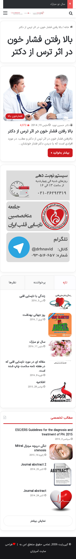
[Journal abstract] (61, 500)
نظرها (12, 282)
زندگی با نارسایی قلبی (32, 296)
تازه (65, 282)
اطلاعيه (40, 382)
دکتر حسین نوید (60, 125)
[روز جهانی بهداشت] (60, 325)
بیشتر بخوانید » (60, 153)
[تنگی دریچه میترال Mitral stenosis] (61, 452)
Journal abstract (34, 491)
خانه (67, 27)
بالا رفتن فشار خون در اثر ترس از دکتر (40, 131)
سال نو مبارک (57, 4)
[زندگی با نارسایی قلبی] (60, 302)
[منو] (5, 15)
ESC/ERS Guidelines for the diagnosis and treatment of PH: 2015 (44, 432)
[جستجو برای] (71, 15)
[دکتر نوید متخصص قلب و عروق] (27, 13)
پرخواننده (40, 282)
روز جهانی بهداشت (34, 315)
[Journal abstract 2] (61, 474)
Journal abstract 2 (33, 465)
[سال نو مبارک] (60, 348)
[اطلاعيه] (60, 392)
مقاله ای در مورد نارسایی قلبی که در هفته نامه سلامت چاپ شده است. (25, 366)
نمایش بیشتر (38, 521)
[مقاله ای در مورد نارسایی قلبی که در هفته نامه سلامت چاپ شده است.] (60, 362)
